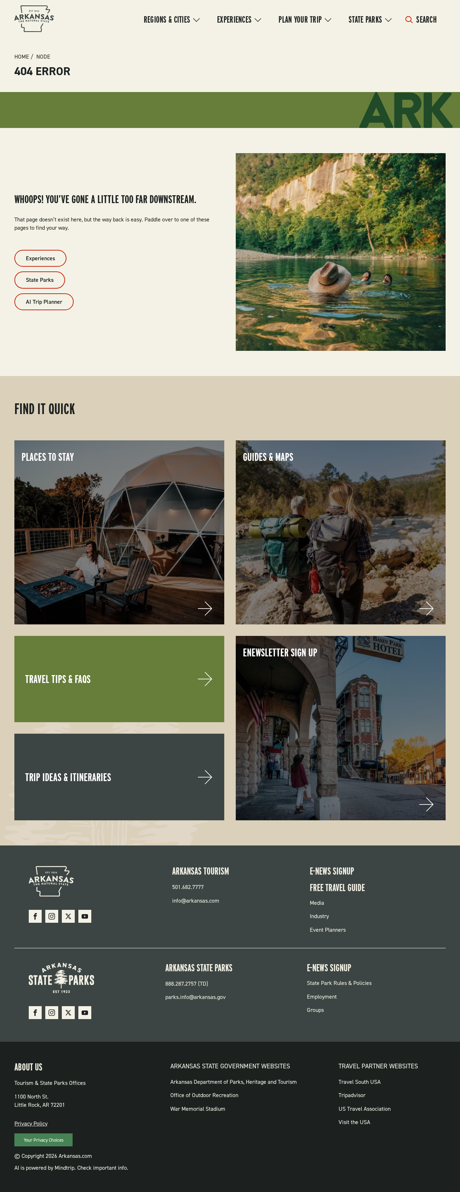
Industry (319, 916)
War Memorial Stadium (197, 1109)
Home (21, 57)
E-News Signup (332, 871)
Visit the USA (354, 1122)
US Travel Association (365, 1109)
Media (317, 903)
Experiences (234, 19)
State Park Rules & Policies (339, 983)
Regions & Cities (167, 19)
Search (426, 19)
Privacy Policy (30, 1123)
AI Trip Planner (44, 302)
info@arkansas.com (195, 900)
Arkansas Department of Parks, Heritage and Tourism (233, 1082)
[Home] (34, 19)
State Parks (365, 19)
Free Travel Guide (337, 887)
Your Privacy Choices (44, 1140)
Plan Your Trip (300, 19)
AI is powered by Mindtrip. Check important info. (71, 1168)
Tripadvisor (352, 1095)
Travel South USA (360, 1082)
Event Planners (328, 930)
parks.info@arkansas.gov (195, 997)
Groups (315, 1010)
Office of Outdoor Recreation (204, 1095)
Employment (322, 996)
